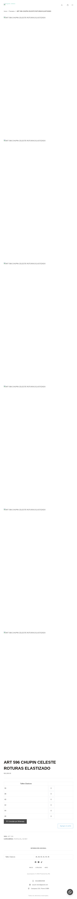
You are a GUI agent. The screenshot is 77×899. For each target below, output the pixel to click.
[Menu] (72, 5)
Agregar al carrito (65, 826)
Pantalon (17, 839)
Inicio (31, 867)
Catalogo (38, 867)
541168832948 (40, 881)
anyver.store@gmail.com (40, 884)
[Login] (62, 5)
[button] (15, 821)
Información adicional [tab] (38, 848)
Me (49, 874)
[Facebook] (35, 862)
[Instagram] (38, 862)
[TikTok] (41, 862)
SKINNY (25, 839)
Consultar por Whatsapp (16, 821)
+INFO (46, 867)
